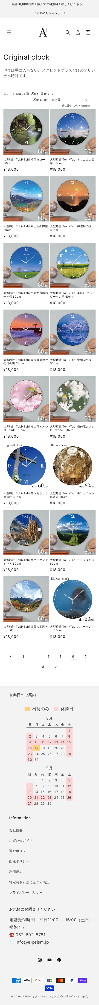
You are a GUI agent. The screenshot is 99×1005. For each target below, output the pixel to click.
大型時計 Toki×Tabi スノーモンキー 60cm (72, 628)
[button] (9, 32)
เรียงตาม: (40, 100)
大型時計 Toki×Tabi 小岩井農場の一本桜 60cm (25, 294)
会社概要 (16, 830)
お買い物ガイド (21, 840)
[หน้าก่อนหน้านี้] (11, 657)
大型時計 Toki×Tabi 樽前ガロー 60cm (24, 161)
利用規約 (16, 871)
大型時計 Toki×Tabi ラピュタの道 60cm (72, 561)
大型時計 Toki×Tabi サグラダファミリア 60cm (25, 561)
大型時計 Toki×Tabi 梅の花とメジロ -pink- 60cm (25, 428)
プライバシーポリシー (26, 892)
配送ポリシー (19, 861)
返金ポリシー (19, 851)
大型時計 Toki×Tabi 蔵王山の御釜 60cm (25, 228)
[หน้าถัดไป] (56, 667)
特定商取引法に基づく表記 (29, 882)
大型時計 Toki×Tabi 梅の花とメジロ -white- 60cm (72, 428)
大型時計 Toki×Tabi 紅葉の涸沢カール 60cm (25, 628)
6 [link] (73, 656)
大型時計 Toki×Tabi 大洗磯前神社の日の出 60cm (25, 361)
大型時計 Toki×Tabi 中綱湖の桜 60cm (71, 361)
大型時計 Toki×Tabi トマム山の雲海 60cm (72, 161)
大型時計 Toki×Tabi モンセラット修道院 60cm (25, 495)
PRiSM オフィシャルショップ (41, 996)
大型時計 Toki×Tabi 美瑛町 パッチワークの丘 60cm (72, 294)
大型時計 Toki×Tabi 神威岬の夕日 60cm (72, 228)
